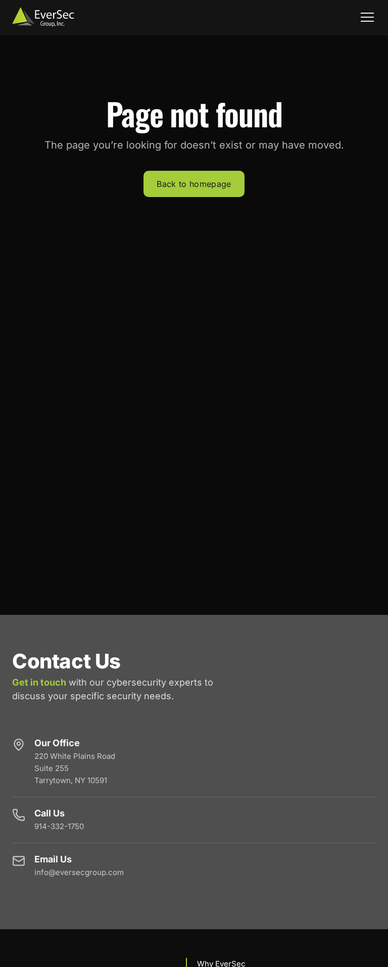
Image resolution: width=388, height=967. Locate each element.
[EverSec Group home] (43, 17)
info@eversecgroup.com (79, 872)
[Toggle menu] (367, 17)
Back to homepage (194, 184)
